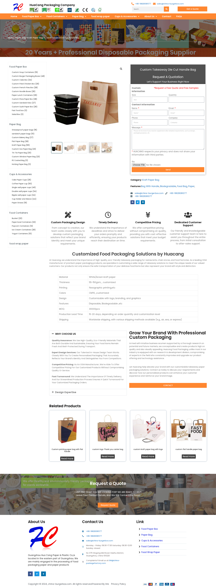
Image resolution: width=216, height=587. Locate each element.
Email (171, 108)
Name (135, 108)
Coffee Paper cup (20, 183)
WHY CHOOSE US (65, 334)
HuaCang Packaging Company (52, 5)
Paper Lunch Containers (22, 95)
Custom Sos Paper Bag (22, 149)
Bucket (15, 218)
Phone (135, 118)
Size (134, 95)
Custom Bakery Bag (20, 137)
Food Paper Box (30, 16)
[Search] (166, 9)
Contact (166, 16)
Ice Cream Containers (21, 229)
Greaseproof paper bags (22, 130)
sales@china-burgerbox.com (170, 3)
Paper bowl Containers (22, 222)
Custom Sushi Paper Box (22, 106)
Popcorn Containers (20, 226)
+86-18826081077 (143, 3)
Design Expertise (65, 392)
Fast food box (18, 110)
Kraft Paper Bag (35, 37)
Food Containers (55, 16)
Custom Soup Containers (23, 72)
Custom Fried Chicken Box (23, 83)
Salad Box (16, 114)
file (133, 161)
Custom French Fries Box (22, 87)
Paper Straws (17, 202)
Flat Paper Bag (18, 141)
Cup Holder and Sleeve (22, 199)
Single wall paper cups (21, 187)
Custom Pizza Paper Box (22, 99)
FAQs (179, 16)
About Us (149, 16)
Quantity (172, 95)
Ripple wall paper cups (21, 195)
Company (173, 118)
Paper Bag (78, 16)
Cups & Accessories (126, 16)
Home (14, 16)
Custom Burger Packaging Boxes (26, 76)
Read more (67, 458)
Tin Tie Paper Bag (19, 152)
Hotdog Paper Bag (20, 164)
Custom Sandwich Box (21, 103)
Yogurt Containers (20, 233)
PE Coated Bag (18, 160)
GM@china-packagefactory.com (103, 562)
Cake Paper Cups (19, 180)
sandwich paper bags (21, 133)
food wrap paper (100, 16)
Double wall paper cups (22, 191)
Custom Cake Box (20, 80)
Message (136, 127)
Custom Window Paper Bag (24, 156)
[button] (132, 202)
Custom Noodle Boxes (21, 91)
